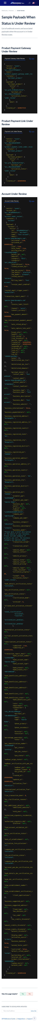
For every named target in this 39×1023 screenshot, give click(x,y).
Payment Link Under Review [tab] (13, 131)
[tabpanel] (18, 87)
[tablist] (18, 59)
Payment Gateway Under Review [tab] (15, 58)
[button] (30, 3)
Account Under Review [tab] (12, 201)
